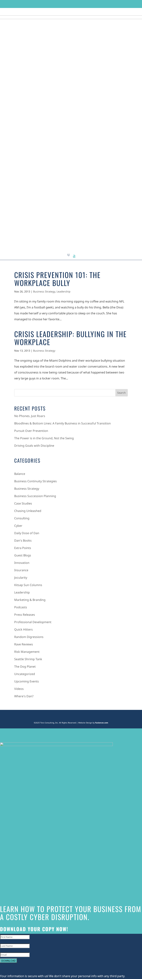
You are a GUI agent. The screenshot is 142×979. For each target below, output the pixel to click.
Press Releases (24, 615)
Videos (19, 689)
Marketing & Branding (29, 600)
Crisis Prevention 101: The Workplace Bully (57, 278)
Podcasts (20, 607)
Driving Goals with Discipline (34, 446)
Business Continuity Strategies (35, 481)
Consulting (21, 518)
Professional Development (32, 622)
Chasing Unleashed (27, 511)
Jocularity (20, 578)
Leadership (63, 291)
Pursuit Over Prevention (31, 431)
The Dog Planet (25, 666)
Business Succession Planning (35, 496)
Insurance (21, 570)
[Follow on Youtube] (125, 3)
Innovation (21, 563)
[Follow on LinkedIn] (118, 3)
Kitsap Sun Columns (28, 585)
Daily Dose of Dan (26, 533)
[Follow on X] (104, 3)
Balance (19, 474)
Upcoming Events (26, 681)
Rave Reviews (23, 644)
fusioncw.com (101, 722)
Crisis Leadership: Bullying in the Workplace (70, 337)
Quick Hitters (23, 629)
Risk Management (27, 652)
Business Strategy (44, 291)
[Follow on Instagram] (111, 3)
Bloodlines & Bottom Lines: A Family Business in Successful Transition (62, 423)
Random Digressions (28, 637)
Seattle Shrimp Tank (28, 659)
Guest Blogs (22, 555)
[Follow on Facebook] (97, 3)
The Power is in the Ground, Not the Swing (44, 438)
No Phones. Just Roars (29, 416)
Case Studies (23, 503)
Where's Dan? (23, 696)
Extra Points (22, 548)
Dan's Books (23, 540)
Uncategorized (24, 674)
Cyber (18, 526)
